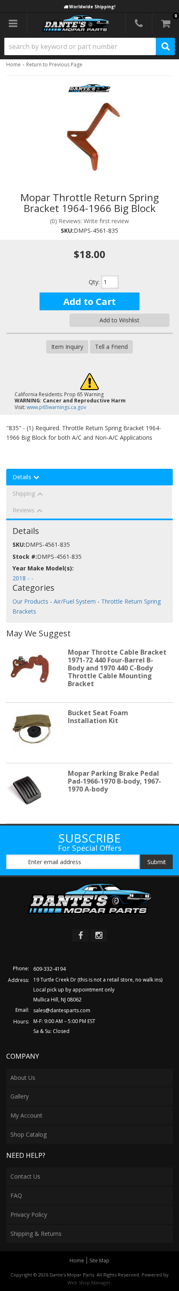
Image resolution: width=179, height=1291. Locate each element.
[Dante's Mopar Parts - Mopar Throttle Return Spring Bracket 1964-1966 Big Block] (89, 91)
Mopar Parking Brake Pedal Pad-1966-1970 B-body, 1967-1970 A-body (114, 781)
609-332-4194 (49, 968)
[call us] (138, 23)
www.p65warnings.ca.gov (56, 407)
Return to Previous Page (54, 64)
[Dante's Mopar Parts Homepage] (76, 23)
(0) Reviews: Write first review (89, 221)
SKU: (67, 230)
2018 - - (22, 578)
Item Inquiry (67, 347)
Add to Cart (89, 301)
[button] (89, 46)
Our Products (30, 601)
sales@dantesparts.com (61, 1010)
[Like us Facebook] (80, 935)
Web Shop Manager (89, 1282)
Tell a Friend (111, 347)
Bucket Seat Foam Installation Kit (98, 716)
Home (13, 64)
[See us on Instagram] (98, 935)
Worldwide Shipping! (92, 7)
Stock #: (24, 556)
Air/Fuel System (75, 601)
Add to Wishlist (119, 320)
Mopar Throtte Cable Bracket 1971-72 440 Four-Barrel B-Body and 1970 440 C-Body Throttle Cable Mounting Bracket (117, 668)
